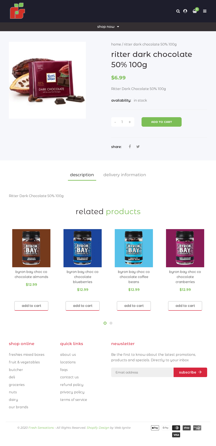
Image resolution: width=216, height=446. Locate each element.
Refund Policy (72, 385)
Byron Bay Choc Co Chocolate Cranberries (185, 277)
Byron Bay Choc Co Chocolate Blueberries (83, 277)
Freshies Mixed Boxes (27, 355)
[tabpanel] (31, 270)
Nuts (13, 392)
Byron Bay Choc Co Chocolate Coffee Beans (134, 277)
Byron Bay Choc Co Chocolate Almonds (31, 274)
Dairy (13, 400)
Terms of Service (73, 400)
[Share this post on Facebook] (130, 146)
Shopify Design (98, 428)
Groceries (17, 385)
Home (116, 44)
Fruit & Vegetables (24, 362)
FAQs (64, 370)
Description (82, 174)
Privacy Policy (72, 392)
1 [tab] (105, 323)
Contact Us (69, 377)
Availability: (121, 100)
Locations (68, 362)
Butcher (16, 370)
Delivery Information (124, 174)
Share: (116, 147)
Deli (12, 377)
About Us (68, 355)
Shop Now (106, 27)
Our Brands (18, 407)
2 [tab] (110, 323)
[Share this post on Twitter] (138, 146)
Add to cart (161, 122)
